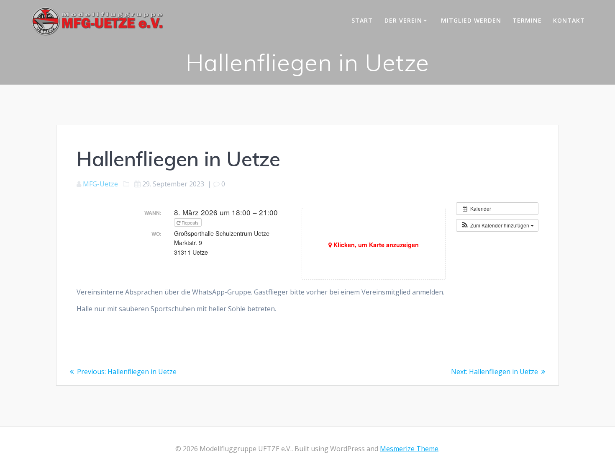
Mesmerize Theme (409, 448)
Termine (527, 20)
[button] (497, 225)
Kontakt (569, 20)
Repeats (190, 222)
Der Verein (403, 20)
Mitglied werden (471, 20)
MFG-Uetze (100, 184)
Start (362, 20)
